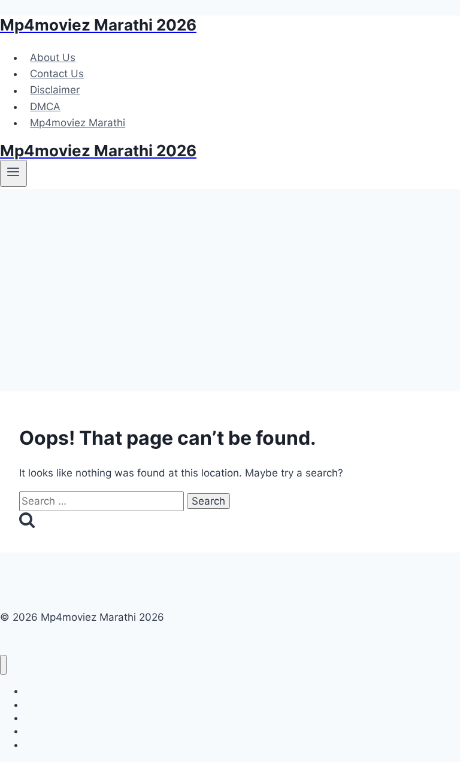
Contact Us (57, 74)
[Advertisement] (230, 279)
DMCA (45, 107)
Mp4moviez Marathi (77, 123)
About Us (52, 57)
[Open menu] (13, 173)
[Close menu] (3, 665)
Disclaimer (55, 90)
